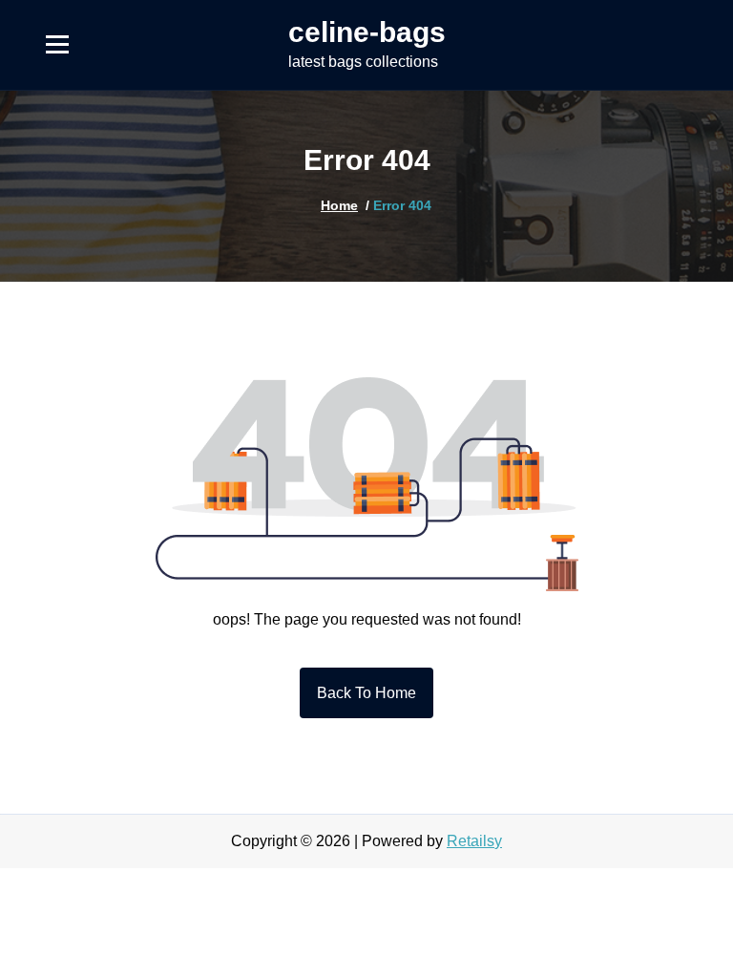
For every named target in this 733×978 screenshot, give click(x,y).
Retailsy (474, 841)
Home (339, 205)
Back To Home (366, 693)
